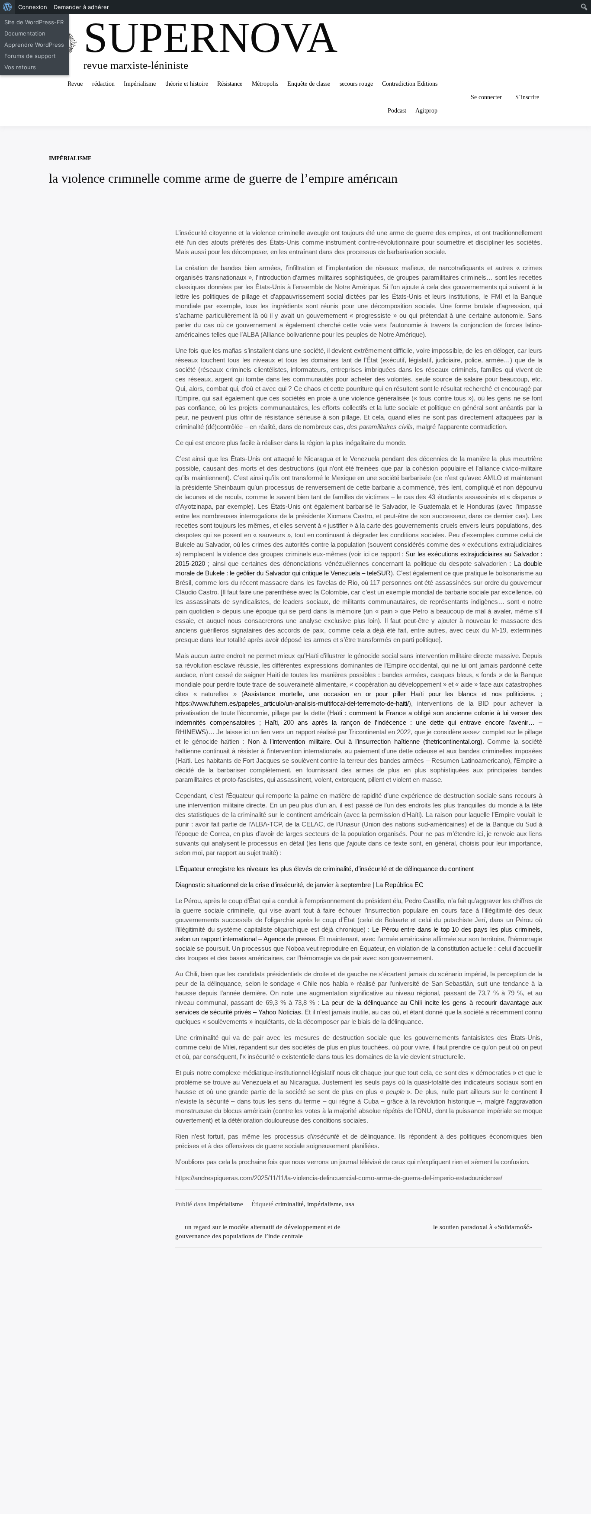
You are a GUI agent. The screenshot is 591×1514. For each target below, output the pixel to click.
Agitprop (426, 110)
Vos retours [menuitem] (20, 67)
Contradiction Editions (409, 84)
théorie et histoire (186, 84)
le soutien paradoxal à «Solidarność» (483, 1226)
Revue (75, 84)
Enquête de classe (308, 84)
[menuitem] (7, 7)
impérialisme (324, 1204)
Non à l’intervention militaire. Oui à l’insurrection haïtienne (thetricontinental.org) (365, 741)
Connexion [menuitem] (32, 6)
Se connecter (486, 97)
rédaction (103, 84)
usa (349, 1204)
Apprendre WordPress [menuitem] (34, 44)
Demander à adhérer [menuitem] (81, 6)
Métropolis (265, 84)
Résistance (229, 84)
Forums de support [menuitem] (30, 55)
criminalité (289, 1204)
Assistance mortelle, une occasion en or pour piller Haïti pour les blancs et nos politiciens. (390, 693)
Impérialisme (140, 84)
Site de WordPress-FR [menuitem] (34, 22)
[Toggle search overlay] (453, 97)
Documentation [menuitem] (24, 33)
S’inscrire (527, 97)
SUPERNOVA (210, 37)
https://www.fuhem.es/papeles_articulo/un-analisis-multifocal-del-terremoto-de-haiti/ (292, 703)
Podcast (397, 110)
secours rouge (356, 84)
